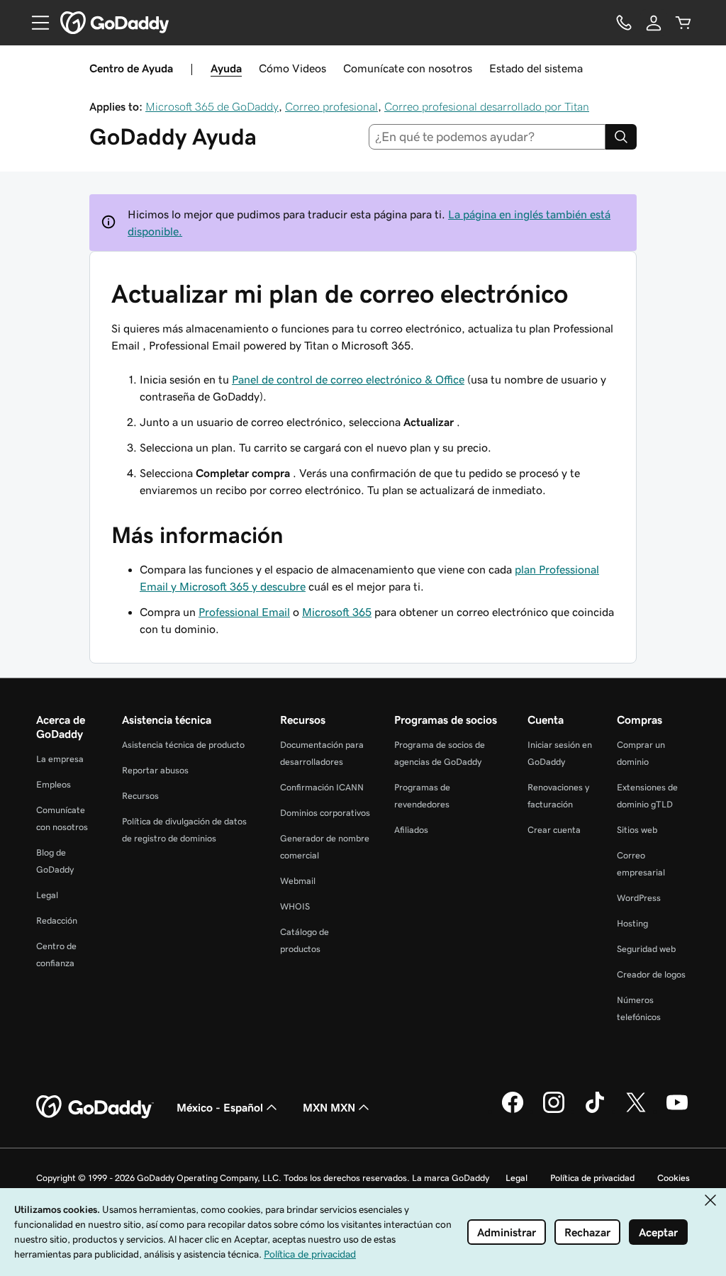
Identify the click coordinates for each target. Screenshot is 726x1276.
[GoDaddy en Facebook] (512, 1110)
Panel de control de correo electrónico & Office (348, 379)
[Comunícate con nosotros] (623, 22)
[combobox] (487, 136)
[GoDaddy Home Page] (95, 1107)
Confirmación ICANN (322, 787)
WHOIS (295, 906)
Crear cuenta (554, 829)
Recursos (140, 795)
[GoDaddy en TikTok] (595, 1110)
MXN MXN (329, 1107)
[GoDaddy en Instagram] (553, 1110)
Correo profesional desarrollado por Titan (486, 106)
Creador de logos (651, 974)
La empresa (60, 758)
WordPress (639, 897)
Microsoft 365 (337, 611)
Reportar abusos (155, 770)
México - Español (220, 1107)
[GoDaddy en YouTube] (677, 1110)
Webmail (297, 880)
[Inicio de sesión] (653, 22)
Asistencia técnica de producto (183, 744)
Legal (47, 895)
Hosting (632, 923)
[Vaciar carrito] (683, 23)
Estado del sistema (536, 68)
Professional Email (244, 611)
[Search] (621, 137)
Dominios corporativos (325, 812)
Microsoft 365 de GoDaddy (212, 106)
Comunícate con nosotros (407, 68)
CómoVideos (292, 68)
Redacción (56, 920)
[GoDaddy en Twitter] (636, 1110)
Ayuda (226, 68)
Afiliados (411, 829)
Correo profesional (331, 106)
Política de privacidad (592, 1177)
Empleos (53, 784)
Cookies (673, 1177)
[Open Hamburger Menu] (34, 22)
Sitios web (637, 829)
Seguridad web (646, 948)
